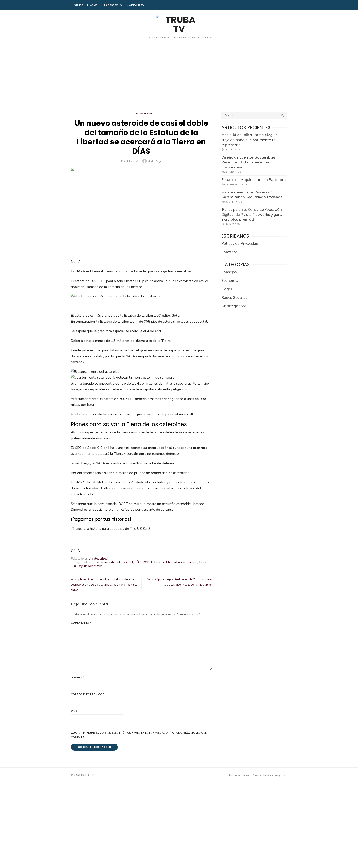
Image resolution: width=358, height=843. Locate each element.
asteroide (115, 562)
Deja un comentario (90, 566)
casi (125, 562)
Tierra (202, 562)
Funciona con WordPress (244, 775)
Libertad (171, 562)
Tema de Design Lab (275, 775)
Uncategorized (141, 113)
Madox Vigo (155, 161)
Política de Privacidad (239, 243)
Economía (113, 5)
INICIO (78, 5)
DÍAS (138, 562)
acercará (102, 562)
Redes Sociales (234, 297)
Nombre (77, 677)
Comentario (81, 623)
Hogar (93, 5)
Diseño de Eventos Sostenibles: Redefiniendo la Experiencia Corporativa (248, 162)
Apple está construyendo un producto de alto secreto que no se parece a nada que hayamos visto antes (104, 585)
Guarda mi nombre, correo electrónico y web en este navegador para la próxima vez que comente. (139, 735)
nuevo (182, 562)
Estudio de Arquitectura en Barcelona (253, 179)
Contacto (229, 252)
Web (74, 711)
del (131, 562)
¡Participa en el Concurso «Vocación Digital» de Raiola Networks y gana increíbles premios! (251, 214)
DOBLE (148, 562)
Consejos (135, 5)
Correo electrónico (87, 694)
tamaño (192, 562)
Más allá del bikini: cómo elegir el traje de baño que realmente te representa (250, 139)
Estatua (159, 562)
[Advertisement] (179, 78)
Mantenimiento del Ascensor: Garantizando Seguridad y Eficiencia (251, 195)
